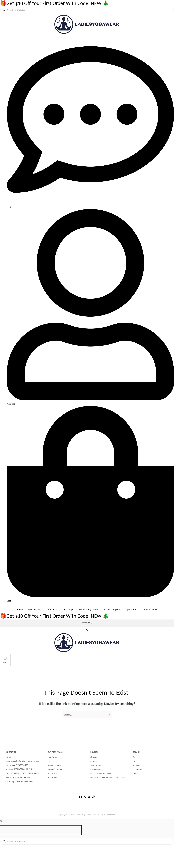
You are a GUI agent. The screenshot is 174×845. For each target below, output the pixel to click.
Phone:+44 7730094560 (16, 765)
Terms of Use (95, 765)
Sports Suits (132, 609)
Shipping (93, 757)
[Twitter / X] (89, 796)
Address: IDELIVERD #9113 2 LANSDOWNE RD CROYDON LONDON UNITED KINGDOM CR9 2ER (22, 773)
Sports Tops (67, 609)
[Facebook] (80, 796)
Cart (134, 757)
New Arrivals (34, 609)
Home (20, 609)
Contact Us (137, 769)
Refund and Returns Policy (100, 773)
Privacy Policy (95, 769)
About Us (136, 765)
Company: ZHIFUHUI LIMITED (18, 781)
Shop (50, 761)
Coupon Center (150, 609)
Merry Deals (51, 609)
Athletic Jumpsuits (112, 609)
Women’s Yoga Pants (88, 609)
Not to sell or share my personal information (107, 777)
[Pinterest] (84, 796)
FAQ (134, 761)
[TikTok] (93, 796)
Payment (94, 761)
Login (135, 773)
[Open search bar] (87, 630)
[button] (87, 623)
